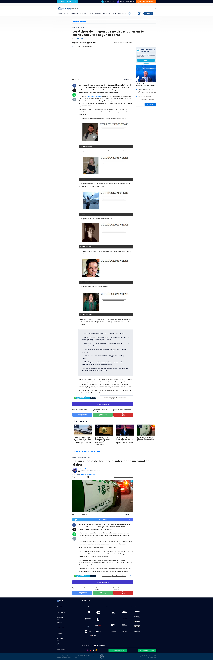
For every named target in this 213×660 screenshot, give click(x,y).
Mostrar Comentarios (103, 404)
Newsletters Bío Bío (109, 1)
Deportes (90, 13)
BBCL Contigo (122, 13)
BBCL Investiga (112, 13)
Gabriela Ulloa (79, 39)
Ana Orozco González (95, 96)
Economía (83, 13)
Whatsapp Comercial (118, 650)
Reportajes (60, 638)
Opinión (105, 13)
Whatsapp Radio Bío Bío (148, 650)
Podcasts (59, 13)
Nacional (66, 13)
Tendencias (98, 13)
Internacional (74, 13)
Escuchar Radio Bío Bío (146, 1)
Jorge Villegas (82, 468)
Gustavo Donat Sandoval (87, 474)
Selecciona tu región (65, 1)
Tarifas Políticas (61, 649)
